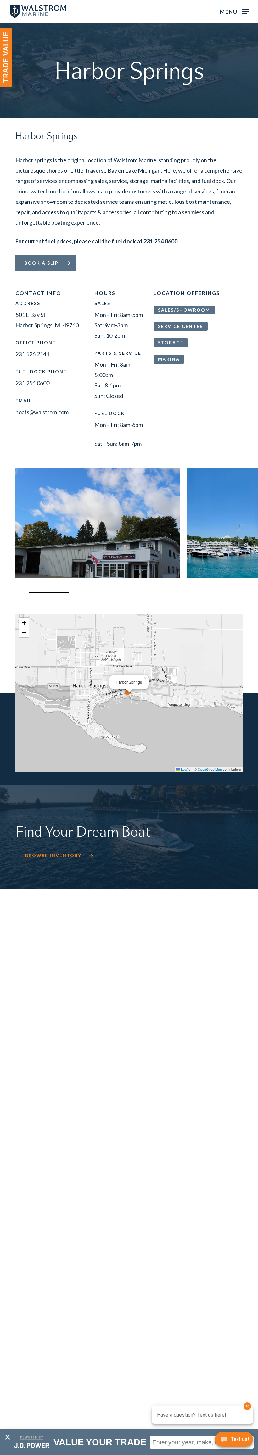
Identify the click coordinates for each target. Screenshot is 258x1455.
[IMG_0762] (97, 523)
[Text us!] (234, 1441)
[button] (234, 11)
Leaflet (185, 769)
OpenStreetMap (210, 769)
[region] (129, 530)
